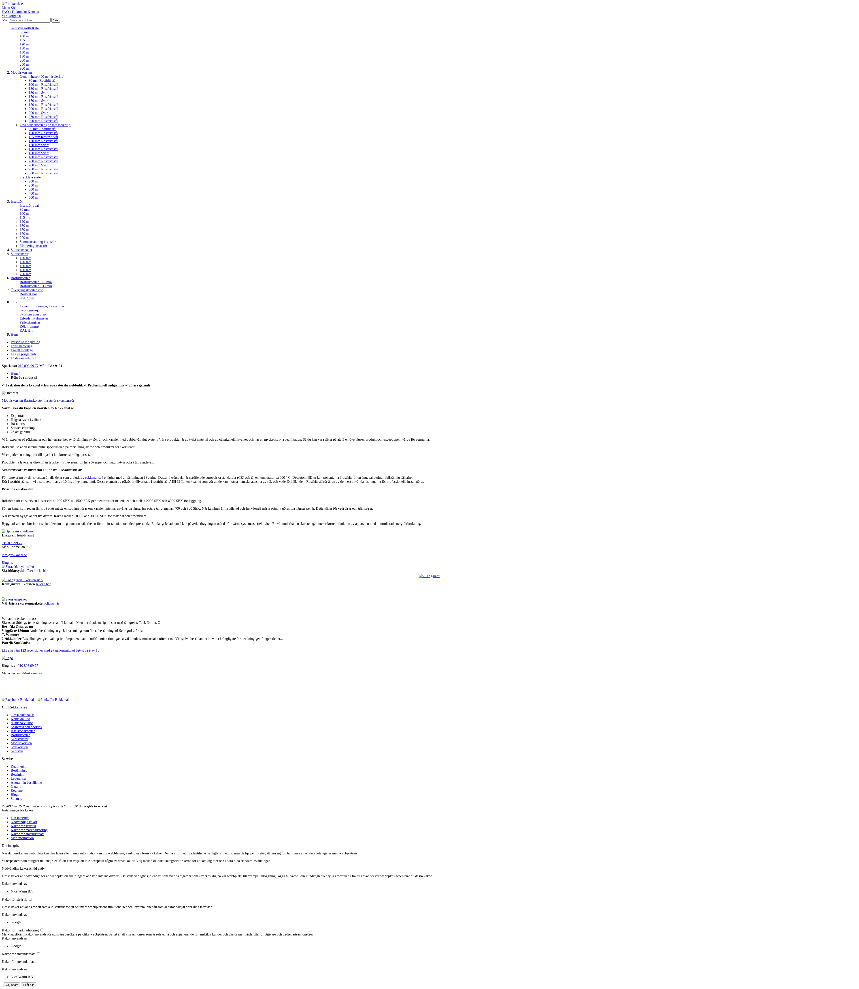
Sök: (5, 20)
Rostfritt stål (28, 294)
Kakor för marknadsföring (29, 830)
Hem (14, 334)
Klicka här (43, 584)
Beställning (19, 770)
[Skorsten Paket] (14, 599)
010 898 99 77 (28, 366)
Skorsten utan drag (33, 314)
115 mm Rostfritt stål (43, 137)
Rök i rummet (29, 326)
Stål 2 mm (27, 298)
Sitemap (16, 798)
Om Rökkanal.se (22, 715)
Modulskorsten (21, 72)
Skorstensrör (19, 254)
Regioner (17, 790)
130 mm (25, 48)
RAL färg (26, 330)
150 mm (25, 52)
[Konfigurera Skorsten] (22, 580)
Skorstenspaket (21, 250)
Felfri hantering (21, 346)
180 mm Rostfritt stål (43, 105)
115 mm (25, 40)
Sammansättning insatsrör (38, 242)
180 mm (25, 56)
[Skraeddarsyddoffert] (18, 567)
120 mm (25, 44)
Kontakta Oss (20, 719)
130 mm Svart (39, 92)
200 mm (25, 60)
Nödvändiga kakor (24, 822)
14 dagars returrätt (23, 358)
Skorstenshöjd (30, 310)
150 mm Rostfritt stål (43, 97)
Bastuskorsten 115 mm (36, 282)
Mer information (22, 838)
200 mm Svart (39, 113)
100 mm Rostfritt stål (43, 84)
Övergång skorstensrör (27, 290)
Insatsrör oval (29, 205)
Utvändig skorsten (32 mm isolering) (45, 125)
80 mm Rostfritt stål (42, 80)
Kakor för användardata (27, 834)
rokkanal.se (93, 477)
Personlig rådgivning (25, 342)
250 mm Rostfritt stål (43, 117)
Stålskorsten (19, 747)
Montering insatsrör (33, 246)
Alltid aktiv (37, 868)
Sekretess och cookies (26, 727)
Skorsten (17, 751)
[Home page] (7, 658)
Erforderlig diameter (34, 318)
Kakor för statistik (23, 826)
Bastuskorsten (20, 278)
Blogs (15, 794)
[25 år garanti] (429, 576)
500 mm (34, 197)
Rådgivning (19, 766)
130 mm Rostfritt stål (43, 88)
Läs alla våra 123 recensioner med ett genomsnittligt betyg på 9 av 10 (50, 650)
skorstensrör (65, 400)
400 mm (34, 193)
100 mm (25, 36)
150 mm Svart (39, 101)
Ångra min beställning (26, 782)
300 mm (25, 68)
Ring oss (8, 562)
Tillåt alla (28, 985)
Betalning (17, 774)
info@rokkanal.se (14, 555)
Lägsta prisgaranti (23, 354)
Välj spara (11, 985)
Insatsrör (17, 201)
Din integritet (20, 818)
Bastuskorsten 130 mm (36, 286)
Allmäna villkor (22, 723)
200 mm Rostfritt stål (43, 109)
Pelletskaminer (30, 322)
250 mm (25, 64)
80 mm (25, 32)
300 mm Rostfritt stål (43, 121)
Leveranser (18, 778)
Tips (14, 302)
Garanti (16, 786)
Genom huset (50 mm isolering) (42, 76)
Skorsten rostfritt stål (25, 28)
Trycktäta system (31, 177)
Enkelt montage (22, 350)
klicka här (41, 571)
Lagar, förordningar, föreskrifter (42, 306)
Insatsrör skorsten (23, 731)
